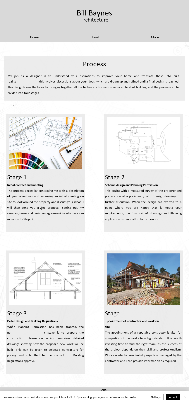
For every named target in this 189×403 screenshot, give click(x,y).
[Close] (184, 397)
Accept (173, 397)
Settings (156, 397)
